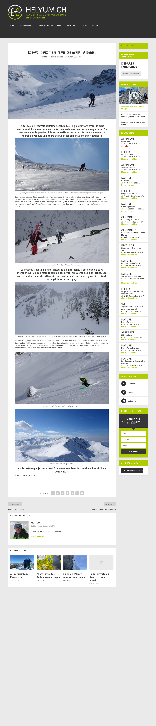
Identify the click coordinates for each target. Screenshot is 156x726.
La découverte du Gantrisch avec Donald (99, 577)
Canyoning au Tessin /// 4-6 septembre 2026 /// (132, 220)
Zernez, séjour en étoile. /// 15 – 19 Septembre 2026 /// (132, 278)
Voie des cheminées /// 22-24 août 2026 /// (130, 155)
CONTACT (84, 25)
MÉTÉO (95, 25)
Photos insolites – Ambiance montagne (48, 575)
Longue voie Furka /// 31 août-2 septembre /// (132, 194)
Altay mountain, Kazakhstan (19, 575)
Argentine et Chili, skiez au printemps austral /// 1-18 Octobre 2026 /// (132, 309)
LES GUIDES (70, 25)
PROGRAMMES (25, 25)
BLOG (12, 25)
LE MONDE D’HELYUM (45, 25)
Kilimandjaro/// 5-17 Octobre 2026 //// (131, 336)
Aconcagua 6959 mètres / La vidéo (133, 123)
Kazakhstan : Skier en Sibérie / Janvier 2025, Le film (133, 115)
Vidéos (59, 25)
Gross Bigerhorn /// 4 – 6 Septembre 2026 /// (132, 207)
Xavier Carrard (57, 57)
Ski (80, 57)
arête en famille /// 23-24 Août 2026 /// (130, 168)
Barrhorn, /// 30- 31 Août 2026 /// (130, 181)
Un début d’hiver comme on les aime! (74, 575)
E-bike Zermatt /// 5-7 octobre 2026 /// (130, 323)
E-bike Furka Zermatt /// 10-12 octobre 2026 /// (131, 349)
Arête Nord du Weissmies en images (133, 107)
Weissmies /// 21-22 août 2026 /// (130, 142)
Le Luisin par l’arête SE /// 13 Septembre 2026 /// (131, 264)
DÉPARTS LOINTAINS (129, 65)
